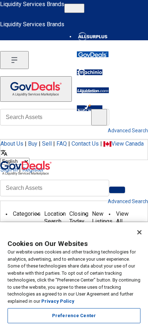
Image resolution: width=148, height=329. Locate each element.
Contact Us (85, 143)
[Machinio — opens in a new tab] (89, 72)
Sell (47, 143)
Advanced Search (128, 201)
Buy (32, 143)
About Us (11, 143)
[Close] (139, 232)
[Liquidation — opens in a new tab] (93, 90)
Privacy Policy (57, 301)
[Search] (117, 190)
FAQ (61, 143)
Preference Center (74, 315)
